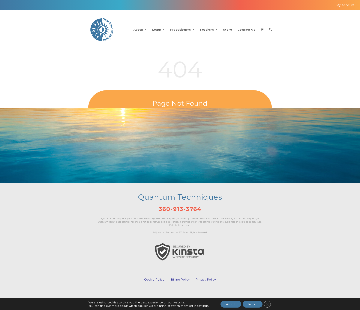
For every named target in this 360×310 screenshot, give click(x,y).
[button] (262, 29)
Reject (252, 304)
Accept (231, 304)
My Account (345, 5)
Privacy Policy (206, 279)
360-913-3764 (180, 209)
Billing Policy (180, 279)
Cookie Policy (154, 279)
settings (202, 306)
